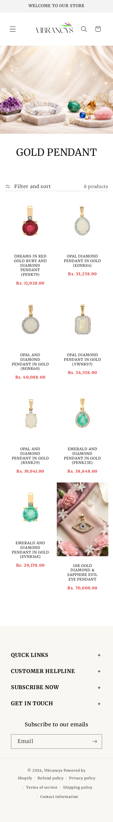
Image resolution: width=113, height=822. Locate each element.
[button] (13, 29)
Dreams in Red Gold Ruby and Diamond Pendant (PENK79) (30, 265)
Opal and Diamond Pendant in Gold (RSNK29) (30, 456)
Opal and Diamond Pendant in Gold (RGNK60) (30, 362)
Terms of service (42, 787)
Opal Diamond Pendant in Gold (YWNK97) (82, 359)
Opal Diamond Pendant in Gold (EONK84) (82, 261)
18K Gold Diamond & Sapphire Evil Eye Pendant (82, 573)
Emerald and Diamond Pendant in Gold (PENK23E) (82, 456)
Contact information (59, 797)
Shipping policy (77, 787)
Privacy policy (82, 778)
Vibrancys (53, 770)
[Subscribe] (95, 741)
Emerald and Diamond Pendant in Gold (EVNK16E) (30, 550)
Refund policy (50, 778)
